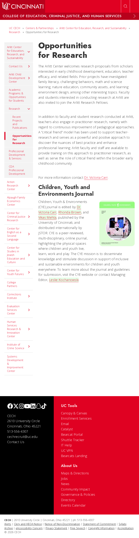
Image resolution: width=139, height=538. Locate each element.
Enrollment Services (76, 418)
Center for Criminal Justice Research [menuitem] (16, 216)
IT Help (66, 445)
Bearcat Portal (72, 434)
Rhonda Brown (69, 212)
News (65, 484)
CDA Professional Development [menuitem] (17, 170)
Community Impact (75, 489)
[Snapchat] (38, 406)
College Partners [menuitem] (12, 284)
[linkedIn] (32, 406)
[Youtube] (27, 406)
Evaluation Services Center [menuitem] (13, 310)
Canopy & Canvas (74, 413)
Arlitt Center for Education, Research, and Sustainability (92, 28)
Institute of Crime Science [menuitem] (15, 346)
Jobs (64, 478)
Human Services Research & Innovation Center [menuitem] (14, 329)
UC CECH (14, 28)
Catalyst (67, 429)
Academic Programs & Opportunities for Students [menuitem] (17, 95)
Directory (68, 500)
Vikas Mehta (47, 217)
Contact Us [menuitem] (15, 66)
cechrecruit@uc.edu (22, 436)
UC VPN (67, 450)
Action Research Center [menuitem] (12, 185)
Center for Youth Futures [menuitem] (15, 272)
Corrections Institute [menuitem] (14, 296)
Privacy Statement (56, 528)
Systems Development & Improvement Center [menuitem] (15, 364)
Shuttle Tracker (72, 440)
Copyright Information (101, 528)
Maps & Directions (75, 473)
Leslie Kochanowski (64, 280)
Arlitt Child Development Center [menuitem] (17, 78)
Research (14, 32)
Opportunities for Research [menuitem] (21, 139)
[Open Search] (125, 6)
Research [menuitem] (14, 108)
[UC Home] (22, 6)
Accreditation (125, 528)
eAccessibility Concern (29, 528)
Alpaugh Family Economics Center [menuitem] (16, 201)
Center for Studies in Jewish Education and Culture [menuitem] (16, 255)
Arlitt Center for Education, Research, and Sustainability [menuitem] (15, 52)
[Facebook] (10, 406)
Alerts (7, 524)
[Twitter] (16, 406)
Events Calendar (73, 505)
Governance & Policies (78, 494)
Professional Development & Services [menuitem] (17, 154)
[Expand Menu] (134, 16)
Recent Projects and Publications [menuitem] (19, 122)
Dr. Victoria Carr (96, 177)
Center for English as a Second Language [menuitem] (14, 234)
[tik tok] (44, 406)
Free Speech (77, 528)
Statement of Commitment (99, 524)
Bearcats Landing (74, 456)
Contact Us (15, 442)
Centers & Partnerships (40, 28)
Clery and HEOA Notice (28, 524)
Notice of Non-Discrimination (62, 524)
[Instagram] (21, 406)
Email (65, 424)
